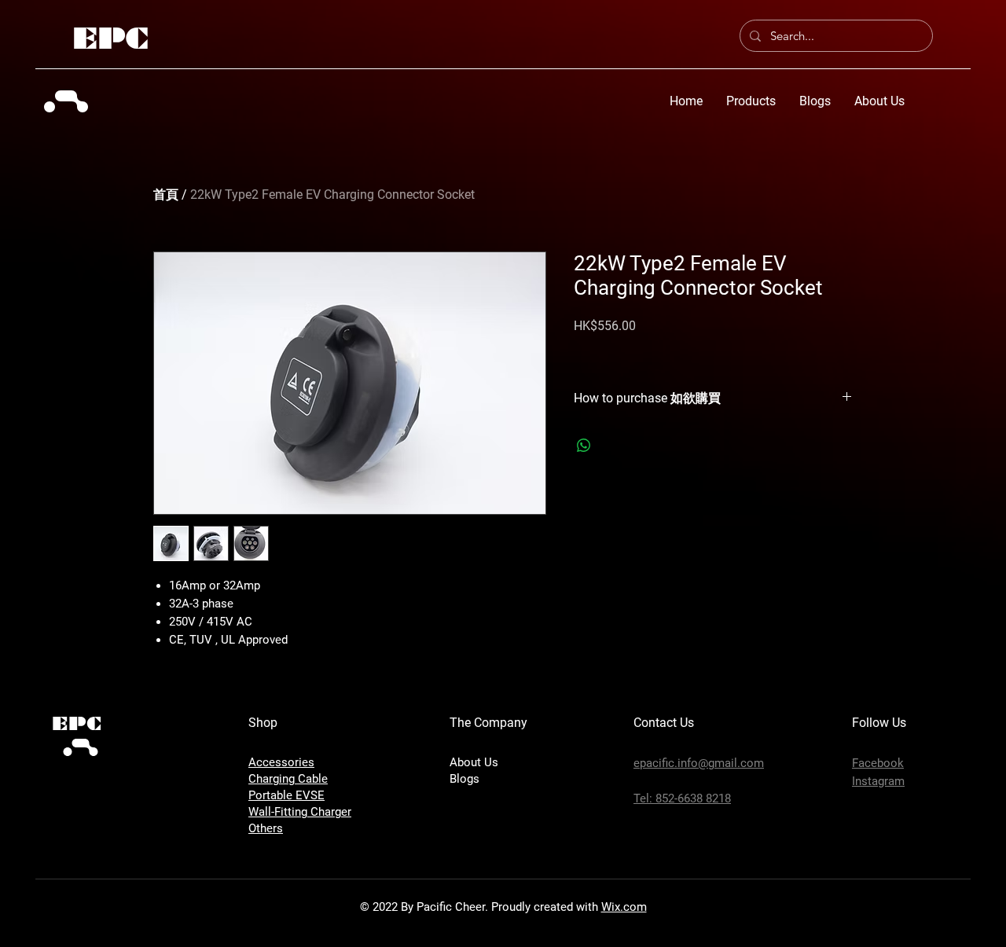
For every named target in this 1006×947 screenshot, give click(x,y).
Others (265, 828)
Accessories (281, 762)
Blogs (464, 779)
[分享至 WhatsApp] (584, 445)
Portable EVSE (286, 795)
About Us (474, 762)
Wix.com (624, 907)
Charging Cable (288, 779)
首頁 (165, 194)
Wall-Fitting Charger (299, 812)
